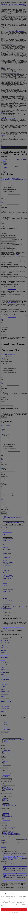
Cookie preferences (14, 912)
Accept (14, 909)
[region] (14, 903)
